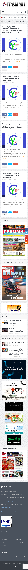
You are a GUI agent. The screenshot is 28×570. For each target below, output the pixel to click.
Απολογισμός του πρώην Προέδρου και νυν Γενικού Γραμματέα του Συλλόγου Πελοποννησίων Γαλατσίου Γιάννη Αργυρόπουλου (16, 351)
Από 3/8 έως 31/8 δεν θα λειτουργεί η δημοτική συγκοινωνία (15, 322)
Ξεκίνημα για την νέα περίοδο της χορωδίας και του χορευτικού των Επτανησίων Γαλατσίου (13, 126)
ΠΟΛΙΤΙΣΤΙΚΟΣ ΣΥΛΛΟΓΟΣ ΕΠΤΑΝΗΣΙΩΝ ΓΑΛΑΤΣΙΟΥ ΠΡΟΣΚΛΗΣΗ (11, 175)
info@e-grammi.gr (8, 501)
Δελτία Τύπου (18, 539)
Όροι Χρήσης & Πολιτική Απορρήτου (9, 511)
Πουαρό (2, 542)
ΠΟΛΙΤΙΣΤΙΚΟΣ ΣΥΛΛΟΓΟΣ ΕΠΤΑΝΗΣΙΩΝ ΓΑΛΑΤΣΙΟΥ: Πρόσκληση (11, 78)
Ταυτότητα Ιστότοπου (6, 507)
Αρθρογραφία (4, 539)
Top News (3, 536)
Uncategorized (18, 536)
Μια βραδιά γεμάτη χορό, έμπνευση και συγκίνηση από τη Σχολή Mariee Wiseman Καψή (17, 330)
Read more (19, 61)
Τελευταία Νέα (4, 545)
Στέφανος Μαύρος (19, 542)
